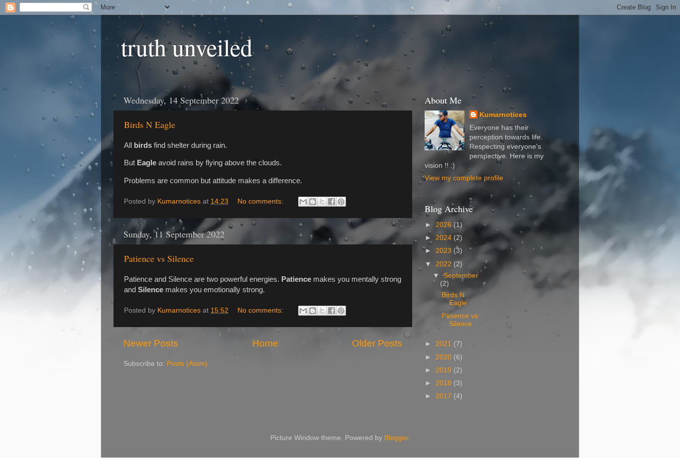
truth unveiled (186, 47)
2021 (444, 343)
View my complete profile (464, 178)
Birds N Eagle (149, 124)
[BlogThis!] (313, 202)
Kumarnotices (503, 114)
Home (265, 343)
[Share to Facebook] (332, 202)
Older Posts (377, 343)
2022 (444, 264)
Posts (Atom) (187, 363)
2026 (444, 225)
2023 (444, 250)
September (461, 275)
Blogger (396, 438)
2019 (444, 370)
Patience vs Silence (159, 258)
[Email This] (303, 202)
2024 (444, 237)
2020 (444, 357)
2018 (444, 383)
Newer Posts (150, 343)
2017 (444, 396)
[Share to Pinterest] (341, 202)
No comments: (261, 201)
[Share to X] (322, 202)
